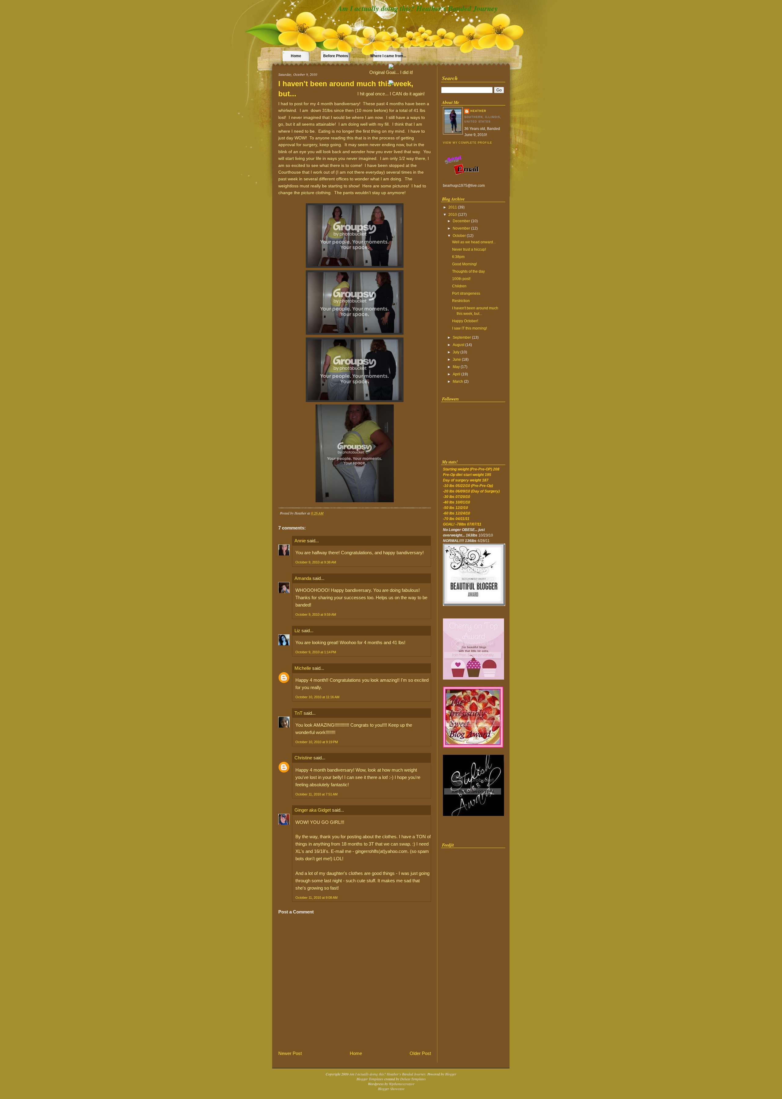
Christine (303, 757)
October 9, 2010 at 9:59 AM (315, 614)
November (461, 228)
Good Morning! (464, 264)
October (459, 236)
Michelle (302, 668)
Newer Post (290, 1053)
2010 (452, 214)
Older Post (420, 1053)
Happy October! (465, 321)
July (456, 352)
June (457, 359)
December (461, 221)
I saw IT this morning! (469, 328)
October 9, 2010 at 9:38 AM (315, 562)
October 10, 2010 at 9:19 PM (316, 742)
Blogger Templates (369, 1078)
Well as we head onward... (474, 242)
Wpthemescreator (402, 1083)
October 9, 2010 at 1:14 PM (315, 652)
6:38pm (458, 257)
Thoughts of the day (468, 271)
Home (296, 56)
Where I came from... (388, 56)
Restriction (461, 301)
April (456, 374)
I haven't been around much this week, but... (345, 88)
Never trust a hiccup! (469, 249)
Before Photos (335, 56)
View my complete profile (467, 142)
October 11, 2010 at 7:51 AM (316, 794)
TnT (298, 713)
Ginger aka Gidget (312, 810)
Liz (297, 630)
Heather (478, 110)
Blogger (450, 1073)
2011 (452, 207)
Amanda (302, 578)
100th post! (461, 279)
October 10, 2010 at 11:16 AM (317, 697)
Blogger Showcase (391, 1088)
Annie (300, 540)
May (456, 367)
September (462, 337)
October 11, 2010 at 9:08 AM (316, 897)
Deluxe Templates (413, 1078)
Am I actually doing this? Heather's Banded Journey (418, 8)
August (458, 345)
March (458, 381)
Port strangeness (466, 293)
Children (459, 286)
